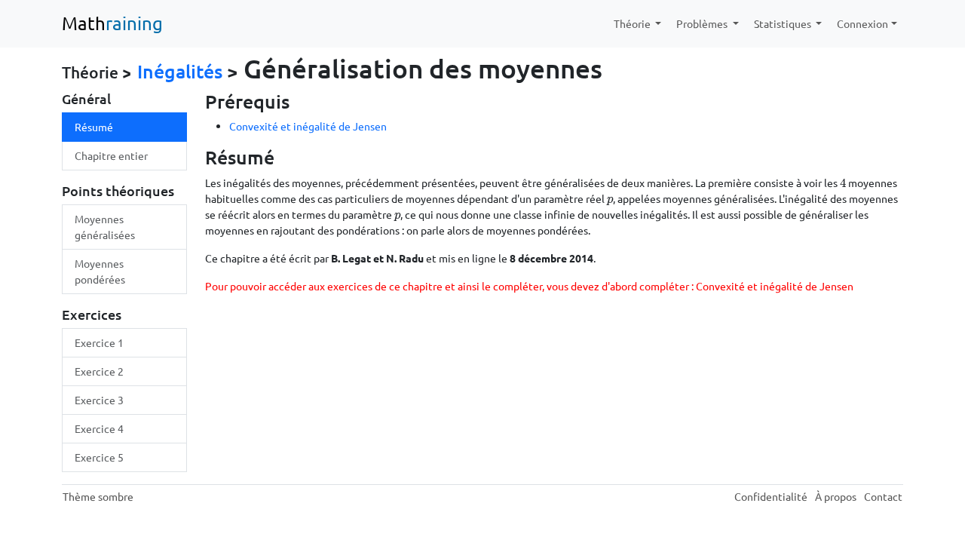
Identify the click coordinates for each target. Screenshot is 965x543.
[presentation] (843, 182)
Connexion (862, 23)
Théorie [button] (633, 23)
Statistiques (783, 23)
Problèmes (703, 23)
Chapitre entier (111, 155)
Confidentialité (770, 496)
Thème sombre (98, 496)
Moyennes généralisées (105, 226)
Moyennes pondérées (100, 271)
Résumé (94, 126)
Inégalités (179, 71)
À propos (835, 496)
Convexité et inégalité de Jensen (308, 126)
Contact (883, 496)
